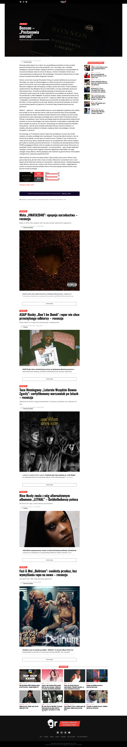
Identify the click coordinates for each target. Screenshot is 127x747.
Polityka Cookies (71, 737)
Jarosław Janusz (28, 62)
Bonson (25, 199)
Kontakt (57, 737)
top (65, 199)
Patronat (46, 737)
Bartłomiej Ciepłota (28, 227)
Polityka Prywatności (82, 737)
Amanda (26, 327)
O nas (41, 737)
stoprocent (53, 199)
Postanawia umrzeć (43, 199)
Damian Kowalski (32, 199)
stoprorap (60, 199)
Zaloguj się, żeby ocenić (26, 185)
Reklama (52, 737)
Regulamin (63, 737)
